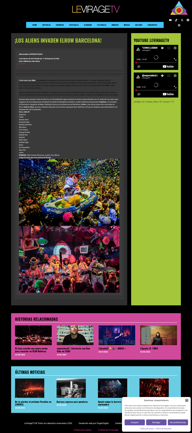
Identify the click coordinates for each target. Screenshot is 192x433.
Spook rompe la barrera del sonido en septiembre (116, 403)
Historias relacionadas (36, 319)
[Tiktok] (176, 20)
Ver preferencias (178, 422)
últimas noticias (30, 372)
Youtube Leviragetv (151, 40)
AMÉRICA (115, 24)
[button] (186, 400)
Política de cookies (147, 428)
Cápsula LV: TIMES (149, 348)
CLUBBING (88, 24)
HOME (34, 24)
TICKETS (22, 64)
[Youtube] (170, 20)
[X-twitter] (182, 20)
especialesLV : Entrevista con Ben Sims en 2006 (73, 350)
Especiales (74, 24)
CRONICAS (60, 24)
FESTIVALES (101, 24)
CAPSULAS (46, 24)
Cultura (138, 24)
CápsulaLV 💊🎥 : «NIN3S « (112, 348)
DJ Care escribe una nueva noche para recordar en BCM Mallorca (31, 350)
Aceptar (135, 422)
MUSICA (127, 24)
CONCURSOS (152, 24)
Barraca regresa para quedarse (72, 401)
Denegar (156, 422)
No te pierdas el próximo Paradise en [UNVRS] (33, 403)
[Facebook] (188, 20)
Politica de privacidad (163, 428)
